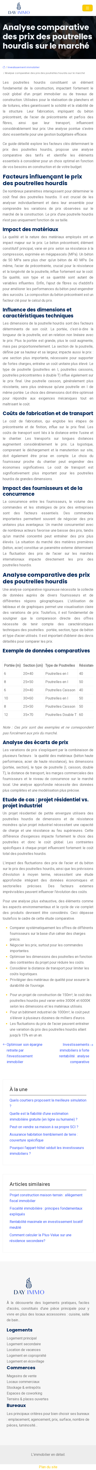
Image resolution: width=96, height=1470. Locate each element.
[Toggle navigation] (87, 8)
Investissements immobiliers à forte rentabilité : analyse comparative (74, 1053)
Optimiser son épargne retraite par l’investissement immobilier (24, 1053)
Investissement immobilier (24, 67)
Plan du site (48, 1467)
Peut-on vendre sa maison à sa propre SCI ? (44, 1127)
